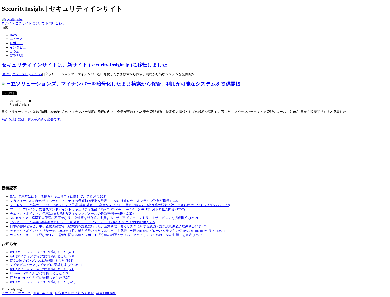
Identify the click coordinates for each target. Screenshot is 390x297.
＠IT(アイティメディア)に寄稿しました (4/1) (42, 252)
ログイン (8, 23)
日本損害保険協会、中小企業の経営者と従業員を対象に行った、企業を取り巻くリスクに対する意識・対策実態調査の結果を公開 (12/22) (109, 226)
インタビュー (19, 47)
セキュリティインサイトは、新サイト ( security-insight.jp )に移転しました (84, 64)
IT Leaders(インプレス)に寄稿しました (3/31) (41, 260)
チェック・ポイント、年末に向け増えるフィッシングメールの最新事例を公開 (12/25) (72, 213)
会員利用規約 (106, 293)
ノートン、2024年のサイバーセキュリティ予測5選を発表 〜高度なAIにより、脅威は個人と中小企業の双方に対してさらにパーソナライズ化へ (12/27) (120, 205)
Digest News (33, 74)
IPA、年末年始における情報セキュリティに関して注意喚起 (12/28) (58, 196)
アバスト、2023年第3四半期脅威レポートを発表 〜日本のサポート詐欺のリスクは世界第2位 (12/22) (83, 222)
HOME (6, 74)
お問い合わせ (55, 23)
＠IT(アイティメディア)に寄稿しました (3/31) (42, 256)
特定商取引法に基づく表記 (74, 293)
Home (14, 35)
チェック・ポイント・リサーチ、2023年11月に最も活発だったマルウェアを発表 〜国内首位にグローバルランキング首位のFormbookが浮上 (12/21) (117, 230)
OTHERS (16, 55)
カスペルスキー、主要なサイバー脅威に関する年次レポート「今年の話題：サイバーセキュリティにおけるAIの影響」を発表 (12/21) (106, 235)
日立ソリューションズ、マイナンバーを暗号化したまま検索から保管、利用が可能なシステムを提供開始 (123, 83)
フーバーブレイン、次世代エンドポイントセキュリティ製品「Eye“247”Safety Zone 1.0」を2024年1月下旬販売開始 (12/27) (97, 209)
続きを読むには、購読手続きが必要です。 (32, 119)
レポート (16, 43)
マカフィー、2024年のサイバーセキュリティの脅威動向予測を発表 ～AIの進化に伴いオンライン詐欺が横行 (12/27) (94, 200)
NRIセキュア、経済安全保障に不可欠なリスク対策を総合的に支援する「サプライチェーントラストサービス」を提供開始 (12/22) (104, 218)
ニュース (16, 38)
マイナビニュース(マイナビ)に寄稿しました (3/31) (46, 265)
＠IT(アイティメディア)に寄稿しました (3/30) (42, 269)
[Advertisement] (123, 153)
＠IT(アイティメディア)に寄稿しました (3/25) (42, 282)
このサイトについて (30, 23)
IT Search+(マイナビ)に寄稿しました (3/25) (40, 277)
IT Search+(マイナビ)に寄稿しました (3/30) (40, 273)
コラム (15, 51)
